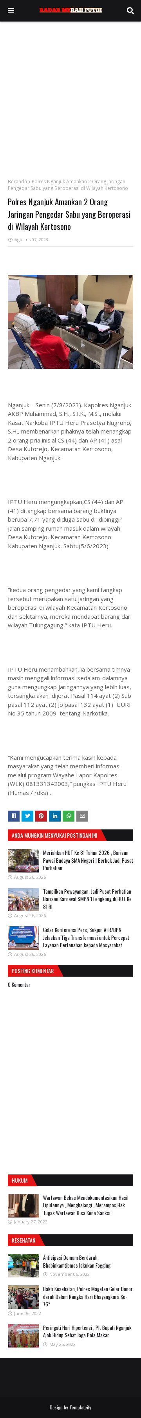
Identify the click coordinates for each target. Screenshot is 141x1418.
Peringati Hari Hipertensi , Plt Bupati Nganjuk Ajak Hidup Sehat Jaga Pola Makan (87, 1331)
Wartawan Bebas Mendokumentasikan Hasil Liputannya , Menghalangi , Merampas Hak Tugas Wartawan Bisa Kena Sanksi (85, 1205)
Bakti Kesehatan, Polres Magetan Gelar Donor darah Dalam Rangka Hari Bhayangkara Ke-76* (88, 1296)
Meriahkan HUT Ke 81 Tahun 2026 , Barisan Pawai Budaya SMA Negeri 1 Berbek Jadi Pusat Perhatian (88, 860)
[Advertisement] (70, 95)
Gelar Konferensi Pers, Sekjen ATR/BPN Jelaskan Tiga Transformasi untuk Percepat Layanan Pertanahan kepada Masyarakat (86, 937)
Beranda (17, 181)
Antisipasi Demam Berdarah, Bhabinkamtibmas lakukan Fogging (76, 1261)
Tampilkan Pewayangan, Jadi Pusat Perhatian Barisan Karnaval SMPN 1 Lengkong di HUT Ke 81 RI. (87, 898)
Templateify (80, 1407)
